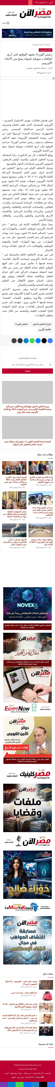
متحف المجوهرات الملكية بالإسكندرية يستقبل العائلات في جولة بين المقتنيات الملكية (14, 514)
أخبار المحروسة (37, 44)
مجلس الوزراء (21, 324)
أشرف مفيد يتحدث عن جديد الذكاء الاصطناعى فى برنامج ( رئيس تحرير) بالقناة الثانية (27, 663)
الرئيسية (47, 44)
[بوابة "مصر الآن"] (27, 12)
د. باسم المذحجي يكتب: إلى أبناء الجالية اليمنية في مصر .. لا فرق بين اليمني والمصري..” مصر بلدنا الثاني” (19, 1018)
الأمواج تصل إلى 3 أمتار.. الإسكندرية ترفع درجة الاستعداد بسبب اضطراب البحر (14, 542)
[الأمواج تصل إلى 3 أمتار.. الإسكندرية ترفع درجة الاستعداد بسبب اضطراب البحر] (14, 530)
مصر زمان (20, 1077)
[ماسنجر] (38, 340)
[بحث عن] (52, 23)
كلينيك (13, 1077)
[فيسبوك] (50, 340)
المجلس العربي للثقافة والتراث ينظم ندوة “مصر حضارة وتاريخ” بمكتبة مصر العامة (27, 626)
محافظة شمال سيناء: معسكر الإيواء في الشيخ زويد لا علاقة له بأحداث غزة (41, 542)
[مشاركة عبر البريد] (20, 340)
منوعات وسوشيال (16, 1073)
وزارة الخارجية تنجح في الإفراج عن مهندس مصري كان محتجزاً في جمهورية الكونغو (41, 479)
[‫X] (44, 340)
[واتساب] (32, 340)
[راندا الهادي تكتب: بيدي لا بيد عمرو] (46, 996)
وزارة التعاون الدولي (41, 324)
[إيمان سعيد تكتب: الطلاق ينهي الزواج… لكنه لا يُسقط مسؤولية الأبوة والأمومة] (46, 1007)
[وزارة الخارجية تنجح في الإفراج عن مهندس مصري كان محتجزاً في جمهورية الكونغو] (41, 468)
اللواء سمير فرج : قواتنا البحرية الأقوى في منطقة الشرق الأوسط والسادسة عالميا (27, 760)
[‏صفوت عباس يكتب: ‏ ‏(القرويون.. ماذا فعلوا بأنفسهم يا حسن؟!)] (46, 985)
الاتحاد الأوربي (44, 329)
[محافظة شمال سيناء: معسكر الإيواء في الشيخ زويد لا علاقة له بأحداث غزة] (41, 530)
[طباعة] (14, 340)
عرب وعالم (27, 1073)
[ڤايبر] (4, 1084)
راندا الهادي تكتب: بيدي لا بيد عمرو (24, 993)
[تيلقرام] (26, 340)
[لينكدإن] (35, 1084)
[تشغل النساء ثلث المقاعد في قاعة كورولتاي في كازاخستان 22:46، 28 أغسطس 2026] (46, 1031)
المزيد (6, 1073)
